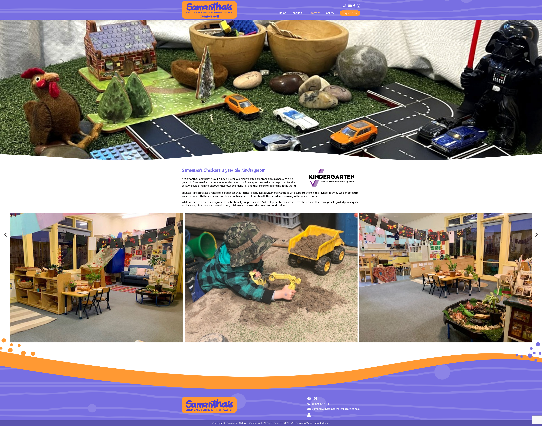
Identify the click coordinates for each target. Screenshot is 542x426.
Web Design (297, 423)
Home (282, 13)
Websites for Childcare (318, 423)
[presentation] (3, 236)
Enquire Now (349, 13)
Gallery (330, 13)
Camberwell (209, 16)
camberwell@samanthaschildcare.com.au (336, 408)
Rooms (313, 13)
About (296, 13)
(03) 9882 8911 (320, 404)
